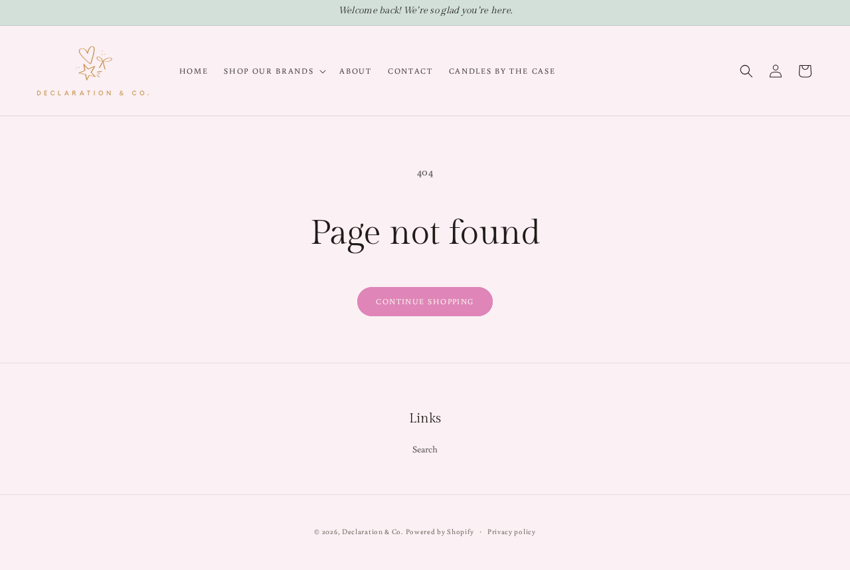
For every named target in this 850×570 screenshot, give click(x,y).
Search (425, 449)
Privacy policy (511, 531)
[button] (273, 71)
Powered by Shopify (440, 531)
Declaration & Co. (372, 531)
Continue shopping (424, 301)
